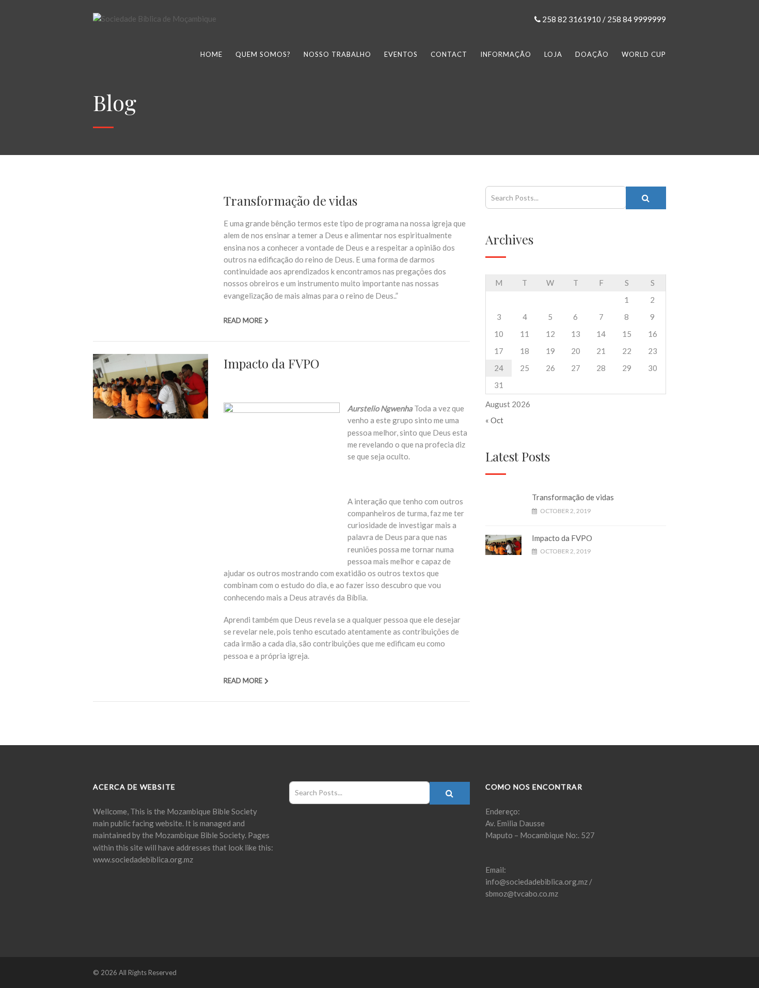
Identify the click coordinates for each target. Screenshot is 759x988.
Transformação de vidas (290, 200)
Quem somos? (263, 54)
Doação (592, 54)
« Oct (494, 420)
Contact (449, 54)
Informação (505, 54)
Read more (243, 320)
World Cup (644, 54)
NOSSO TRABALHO (337, 54)
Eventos (401, 54)
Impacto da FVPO (272, 363)
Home (211, 54)
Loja (553, 54)
